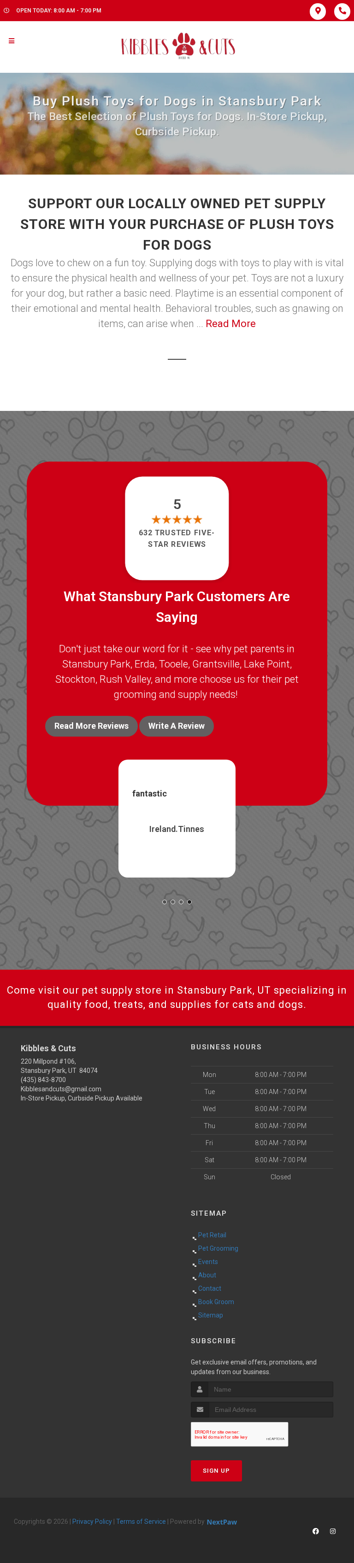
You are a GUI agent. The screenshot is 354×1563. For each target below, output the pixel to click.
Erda (145, 664)
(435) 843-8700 (43, 1079)
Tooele (173, 664)
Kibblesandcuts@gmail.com (61, 1089)
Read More (231, 323)
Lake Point (267, 664)
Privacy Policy (92, 1521)
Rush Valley (125, 679)
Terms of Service (141, 1521)
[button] (164, 902)
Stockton (75, 679)
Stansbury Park (96, 664)
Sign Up (216, 1470)
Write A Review (176, 726)
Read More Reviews (91, 726)
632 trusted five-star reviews (177, 538)
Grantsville (216, 664)
